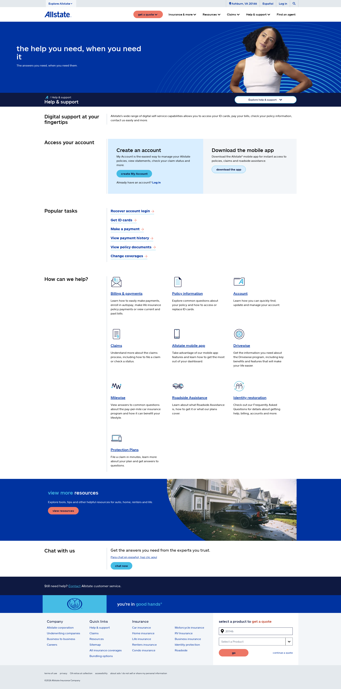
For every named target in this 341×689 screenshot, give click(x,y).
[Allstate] (46, 97)
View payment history (130, 238)
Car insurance (141, 627)
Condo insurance (143, 650)
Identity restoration (249, 397)
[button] (61, 3)
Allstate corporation (60, 627)
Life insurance (141, 638)
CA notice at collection (81, 673)
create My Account (134, 173)
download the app (228, 169)
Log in (283, 3)
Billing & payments (126, 293)
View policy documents (131, 247)
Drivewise (241, 345)
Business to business (61, 638)
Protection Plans (125, 449)
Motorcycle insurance (189, 627)
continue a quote (283, 652)
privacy (63, 673)
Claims (116, 345)
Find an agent (286, 14)
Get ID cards (121, 220)
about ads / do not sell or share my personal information (138, 673)
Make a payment (125, 229)
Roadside (181, 650)
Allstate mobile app (188, 345)
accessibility (101, 673)
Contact (74, 586)
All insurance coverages (106, 650)
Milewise (118, 397)
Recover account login (130, 211)
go (234, 652)
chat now (121, 565)
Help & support (100, 627)
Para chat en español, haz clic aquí (134, 557)
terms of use (50, 673)
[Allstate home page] (58, 14)
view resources (63, 510)
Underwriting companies (63, 633)
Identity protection (187, 644)
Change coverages (127, 256)
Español (267, 3)
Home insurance (143, 633)
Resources (97, 638)
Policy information (187, 293)
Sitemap (95, 644)
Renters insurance (144, 644)
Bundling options (101, 656)
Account (240, 293)
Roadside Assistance (189, 397)
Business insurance (188, 638)
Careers (52, 644)
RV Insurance (184, 633)
